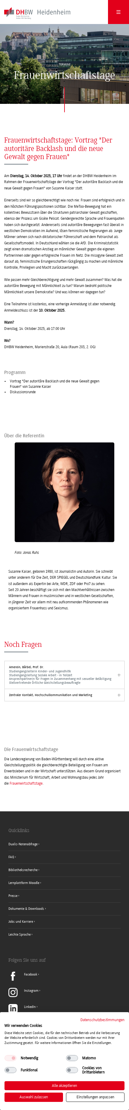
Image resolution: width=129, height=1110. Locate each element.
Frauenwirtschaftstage (26, 783)
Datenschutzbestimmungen (102, 1020)
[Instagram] (24, 996)
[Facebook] (23, 979)
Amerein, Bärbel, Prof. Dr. (60, 675)
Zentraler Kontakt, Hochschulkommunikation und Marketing (50, 695)
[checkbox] (10, 1058)
